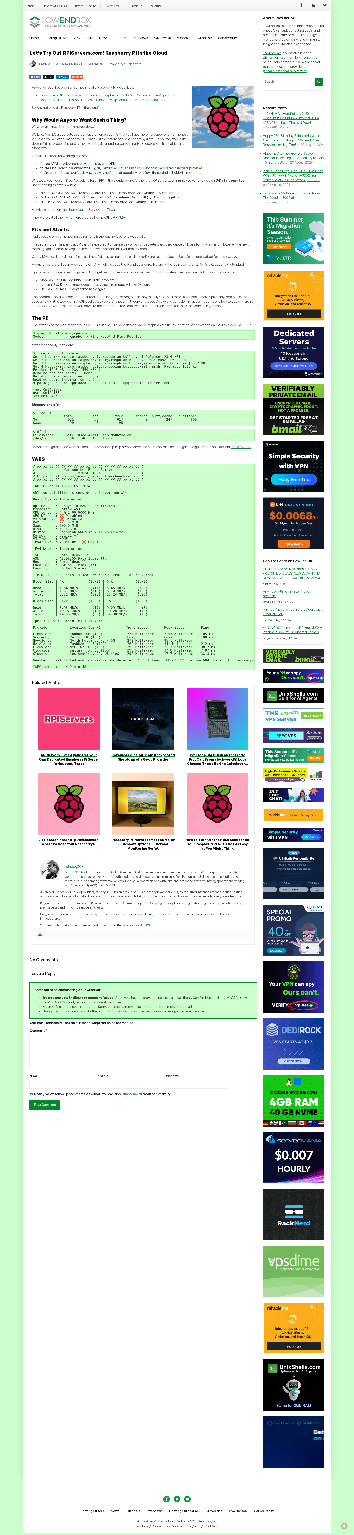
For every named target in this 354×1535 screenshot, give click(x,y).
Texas (111, 210)
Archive (143, 1526)
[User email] (40, 935)
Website (172, 1076)
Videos (182, 38)
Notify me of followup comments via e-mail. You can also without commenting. (103, 1094)
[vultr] (293, 263)
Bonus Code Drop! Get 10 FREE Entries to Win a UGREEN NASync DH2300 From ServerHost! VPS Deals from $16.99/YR (293, 175)
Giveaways (162, 38)
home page (78, 210)
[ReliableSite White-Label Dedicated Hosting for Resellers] (293, 320)
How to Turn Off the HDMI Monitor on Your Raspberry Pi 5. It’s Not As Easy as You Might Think (108, 95)
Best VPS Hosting (85, 5)
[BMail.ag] (293, 434)
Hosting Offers (56, 38)
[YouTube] (313, 5)
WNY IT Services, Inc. (202, 1521)
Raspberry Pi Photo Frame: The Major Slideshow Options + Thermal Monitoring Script (104, 100)
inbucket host (241, 447)
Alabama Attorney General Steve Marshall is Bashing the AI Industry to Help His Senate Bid (293, 157)
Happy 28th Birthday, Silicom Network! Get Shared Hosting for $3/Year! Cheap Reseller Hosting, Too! (292, 140)
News (103, 38)
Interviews (140, 38)
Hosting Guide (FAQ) (55, 5)
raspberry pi (118, 64)
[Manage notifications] (344, 1526)
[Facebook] (301, 5)
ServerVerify (227, 38)
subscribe (130, 1094)
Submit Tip (135, 5)
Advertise (155, 5)
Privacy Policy (181, 1526)
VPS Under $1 (83, 38)
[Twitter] (325, 5)
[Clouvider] (293, 377)
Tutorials (120, 38)
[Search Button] (319, 82)
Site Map (210, 1526)
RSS (197, 1526)
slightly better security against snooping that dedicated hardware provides (147, 168)
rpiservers (134, 64)
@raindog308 (141, 925)
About (31, 5)
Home (34, 38)
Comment (38, 1031)
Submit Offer (112, 5)
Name (103, 1076)
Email (34, 1076)
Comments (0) (96, 63)
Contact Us (160, 1526)
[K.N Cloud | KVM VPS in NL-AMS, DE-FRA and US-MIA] (293, 547)
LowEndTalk (203, 38)
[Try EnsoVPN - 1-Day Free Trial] (293, 491)
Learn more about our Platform (285, 71)
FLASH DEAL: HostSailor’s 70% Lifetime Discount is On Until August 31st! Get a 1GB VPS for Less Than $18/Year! (293, 118)
